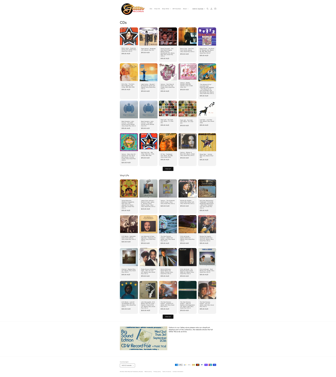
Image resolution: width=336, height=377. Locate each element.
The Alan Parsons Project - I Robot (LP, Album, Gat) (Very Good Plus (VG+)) (168, 238)
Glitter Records (128, 371)
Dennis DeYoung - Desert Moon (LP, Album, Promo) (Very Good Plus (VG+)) (167, 271)
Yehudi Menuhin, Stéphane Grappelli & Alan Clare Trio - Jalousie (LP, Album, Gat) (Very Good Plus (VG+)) (128, 204)
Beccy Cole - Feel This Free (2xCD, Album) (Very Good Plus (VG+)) (187, 50)
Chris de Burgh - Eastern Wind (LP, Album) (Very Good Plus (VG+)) (187, 238)
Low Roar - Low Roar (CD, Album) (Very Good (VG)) (207, 121)
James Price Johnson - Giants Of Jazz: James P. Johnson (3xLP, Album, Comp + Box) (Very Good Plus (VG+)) (148, 203)
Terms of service (166, 371)
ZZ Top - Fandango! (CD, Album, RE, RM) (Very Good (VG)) (167, 155)
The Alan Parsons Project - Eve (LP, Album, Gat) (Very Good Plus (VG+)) (207, 304)
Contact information (178, 371)
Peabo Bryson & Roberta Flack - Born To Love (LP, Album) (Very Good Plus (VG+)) (148, 271)
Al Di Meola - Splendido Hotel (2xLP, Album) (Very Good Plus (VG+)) (129, 238)
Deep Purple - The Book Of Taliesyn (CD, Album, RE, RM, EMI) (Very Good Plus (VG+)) (207, 51)
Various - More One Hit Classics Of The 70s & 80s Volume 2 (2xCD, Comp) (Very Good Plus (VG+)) (129, 157)
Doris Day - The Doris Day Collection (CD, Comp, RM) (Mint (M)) (128, 85)
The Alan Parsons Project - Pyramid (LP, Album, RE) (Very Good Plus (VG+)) (167, 304)
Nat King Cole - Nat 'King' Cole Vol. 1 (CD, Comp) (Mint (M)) (147, 154)
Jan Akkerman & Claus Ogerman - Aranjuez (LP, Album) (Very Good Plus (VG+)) (148, 238)
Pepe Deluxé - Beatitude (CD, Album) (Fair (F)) (148, 49)
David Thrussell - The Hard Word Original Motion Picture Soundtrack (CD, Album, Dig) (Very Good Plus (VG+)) (168, 52)
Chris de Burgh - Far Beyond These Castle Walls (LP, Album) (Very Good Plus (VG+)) (187, 271)
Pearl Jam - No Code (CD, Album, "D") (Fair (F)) (186, 121)
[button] (166, 9)
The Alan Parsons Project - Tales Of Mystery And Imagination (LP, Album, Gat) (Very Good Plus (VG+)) (187, 305)
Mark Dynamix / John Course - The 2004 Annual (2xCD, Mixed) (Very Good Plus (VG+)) (129, 124)
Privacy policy (157, 371)
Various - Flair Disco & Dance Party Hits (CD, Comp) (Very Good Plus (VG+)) (168, 86)
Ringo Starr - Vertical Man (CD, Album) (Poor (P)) (207, 156)
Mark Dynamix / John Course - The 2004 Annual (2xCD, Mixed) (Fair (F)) (147, 124)
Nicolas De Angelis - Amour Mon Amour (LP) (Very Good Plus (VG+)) (187, 202)
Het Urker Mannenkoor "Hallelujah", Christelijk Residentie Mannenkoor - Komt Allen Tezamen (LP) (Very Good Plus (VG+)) (207, 204)
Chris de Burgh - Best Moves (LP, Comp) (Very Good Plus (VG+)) (207, 270)
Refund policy (148, 371)
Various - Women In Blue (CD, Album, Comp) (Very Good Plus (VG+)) (187, 154)
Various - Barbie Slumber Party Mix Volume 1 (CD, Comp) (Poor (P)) (186, 85)
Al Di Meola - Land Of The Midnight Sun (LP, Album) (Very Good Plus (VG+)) (129, 304)
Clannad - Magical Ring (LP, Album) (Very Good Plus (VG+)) (129, 270)
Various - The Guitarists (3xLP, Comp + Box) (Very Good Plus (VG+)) (168, 202)
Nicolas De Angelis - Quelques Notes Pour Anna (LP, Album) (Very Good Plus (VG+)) (207, 238)
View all (168, 169)
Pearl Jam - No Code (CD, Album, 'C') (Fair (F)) (167, 121)
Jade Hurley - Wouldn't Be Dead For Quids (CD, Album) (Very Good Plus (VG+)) (148, 86)
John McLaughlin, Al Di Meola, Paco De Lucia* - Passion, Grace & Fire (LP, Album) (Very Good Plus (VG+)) (148, 305)
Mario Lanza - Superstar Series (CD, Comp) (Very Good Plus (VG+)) (129, 49)
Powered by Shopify (138, 371)
